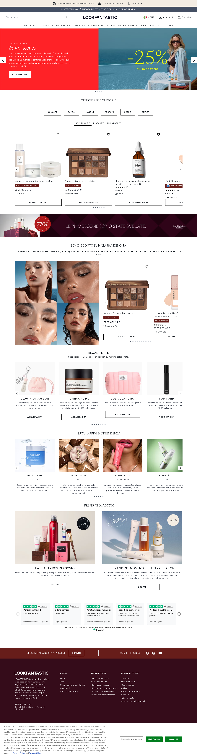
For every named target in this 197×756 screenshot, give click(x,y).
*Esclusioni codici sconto (102, 691)
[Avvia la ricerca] (66, 17)
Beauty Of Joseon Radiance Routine (34, 181)
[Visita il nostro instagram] (153, 653)
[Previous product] (105, 302)
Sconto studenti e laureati (133, 701)
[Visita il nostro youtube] (160, 653)
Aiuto (62, 678)
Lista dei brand (128, 682)
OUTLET (145, 112)
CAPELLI (71, 112)
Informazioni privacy (100, 685)
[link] (166, 17)
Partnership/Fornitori (130, 691)
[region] (98, 739)
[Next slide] (194, 60)
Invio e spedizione (99, 682)
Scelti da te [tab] (83, 123)
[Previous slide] (3, 60)
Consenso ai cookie (24, 704)
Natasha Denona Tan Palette (80, 181)
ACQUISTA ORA (19, 74)
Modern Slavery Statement (103, 695)
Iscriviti (76, 653)
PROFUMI (109, 112)
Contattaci (65, 688)
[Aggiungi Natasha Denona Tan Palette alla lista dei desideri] (108, 134)
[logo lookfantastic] (100, 17)
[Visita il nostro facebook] (147, 653)
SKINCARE (52, 112)
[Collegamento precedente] (17, 393)
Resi (62, 682)
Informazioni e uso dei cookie (104, 688)
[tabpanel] (99, 169)
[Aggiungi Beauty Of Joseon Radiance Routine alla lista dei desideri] (58, 134)
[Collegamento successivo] (180, 393)
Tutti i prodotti (127, 698)
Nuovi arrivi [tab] (114, 123)
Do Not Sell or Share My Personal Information (30, 708)
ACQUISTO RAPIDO (38, 202)
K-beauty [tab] (98, 123)
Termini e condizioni (100, 678)
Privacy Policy (19, 753)
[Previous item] (17, 169)
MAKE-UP (90, 112)
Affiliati (124, 688)
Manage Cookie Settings (131, 739)
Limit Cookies (154, 739)
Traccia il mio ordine (69, 691)
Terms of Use (35, 753)
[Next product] (175, 302)
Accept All (173, 739)
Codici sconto (127, 685)
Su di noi (125, 678)
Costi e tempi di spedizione (72, 685)
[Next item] (180, 169)
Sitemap (125, 695)
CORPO (127, 112)
